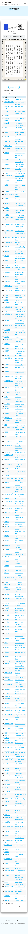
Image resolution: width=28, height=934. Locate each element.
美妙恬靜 (6, 475)
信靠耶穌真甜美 (8, 743)
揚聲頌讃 (6, 164)
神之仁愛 (6, 123)
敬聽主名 (6, 302)
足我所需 (6, 498)
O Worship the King (20, 173)
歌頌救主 (6, 260)
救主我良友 (7, 689)
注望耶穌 (6, 556)
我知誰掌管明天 (8, 724)
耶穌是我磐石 (8, 554)
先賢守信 (6, 603)
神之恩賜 (6, 471)
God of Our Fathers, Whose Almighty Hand (20, 187)
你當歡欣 (6, 276)
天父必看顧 (7, 598)
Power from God (19, 365)
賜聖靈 (6, 406)
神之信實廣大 (8, 169)
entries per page (9, 90)
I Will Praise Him (19, 215)
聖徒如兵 (6, 517)
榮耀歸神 (6, 99)
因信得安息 (7, 698)
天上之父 (6, 118)
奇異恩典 (6, 900)
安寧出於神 (7, 835)
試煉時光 (6, 733)
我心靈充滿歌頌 (8, 759)
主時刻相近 (7, 661)
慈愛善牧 (6, 735)
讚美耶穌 (6, 332)
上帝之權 (6, 364)
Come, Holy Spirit (19, 404)
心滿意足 (6, 849)
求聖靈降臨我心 (8, 381)
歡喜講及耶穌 (8, 859)
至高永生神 (7, 159)
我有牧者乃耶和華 (9, 577)
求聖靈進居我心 (8, 445)
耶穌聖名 (6, 756)
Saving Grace (18, 882)
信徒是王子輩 (8, 798)
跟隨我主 (6, 740)
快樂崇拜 (6, 132)
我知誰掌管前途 (8, 710)
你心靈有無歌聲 (8, 826)
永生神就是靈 (8, 176)
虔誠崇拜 (6, 351)
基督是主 (6, 295)
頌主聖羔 (6, 256)
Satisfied (17, 849)
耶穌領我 (6, 608)
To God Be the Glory (20, 146)
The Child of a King (20, 799)
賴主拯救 (6, 482)
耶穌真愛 (6, 780)
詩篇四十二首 (8, 696)
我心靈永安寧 (8, 822)
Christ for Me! (18, 570)
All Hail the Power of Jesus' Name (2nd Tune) (19, 226)
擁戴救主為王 (8, 307)
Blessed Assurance (20, 791)
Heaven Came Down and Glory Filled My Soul (19, 877)
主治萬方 (6, 320)
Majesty (17, 300)
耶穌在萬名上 (8, 281)
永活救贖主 (7, 663)
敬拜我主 (6, 738)
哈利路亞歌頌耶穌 (9, 290)
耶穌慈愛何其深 (8, 267)
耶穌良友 (6, 566)
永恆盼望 (6, 703)
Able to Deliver (19, 707)
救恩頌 (6, 882)
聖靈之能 (6, 371)
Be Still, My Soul (19, 605)
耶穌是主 (6, 297)
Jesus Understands (20, 522)
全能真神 (6, 120)
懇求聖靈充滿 (8, 418)
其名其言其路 (8, 775)
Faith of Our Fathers (20, 603)
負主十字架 (7, 610)
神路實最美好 (8, 615)
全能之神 (6, 180)
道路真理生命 (8, 325)
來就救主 (6, 863)
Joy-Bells (17, 770)
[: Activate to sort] (3, 97)
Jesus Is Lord (18, 297)
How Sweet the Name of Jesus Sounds (19, 360)
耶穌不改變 (7, 719)
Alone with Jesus (19, 784)
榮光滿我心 (7, 875)
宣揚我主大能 (8, 314)
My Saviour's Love (19, 355)
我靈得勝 (6, 561)
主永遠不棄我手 (8, 494)
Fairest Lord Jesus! (20, 330)
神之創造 (6, 111)
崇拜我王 (6, 173)
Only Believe (18, 619)
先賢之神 (6, 185)
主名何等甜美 (8, 358)
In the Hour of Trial (19, 733)
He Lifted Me (18, 868)
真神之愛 (6, 191)
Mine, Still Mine (19, 626)
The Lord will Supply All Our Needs (18, 489)
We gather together (20, 115)
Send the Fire (18, 406)
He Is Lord (17, 265)
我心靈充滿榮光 (8, 747)
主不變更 (6, 526)
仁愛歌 (6, 805)
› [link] (24, 906)
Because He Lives (19, 677)
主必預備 (6, 549)
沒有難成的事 (8, 673)
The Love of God (19, 192)
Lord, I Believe (18, 524)
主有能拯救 (7, 707)
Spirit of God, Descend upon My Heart (19, 383)
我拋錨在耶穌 (8, 508)
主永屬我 (6, 626)
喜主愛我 (6, 810)
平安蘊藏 (6, 768)
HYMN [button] (16, 97)
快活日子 (6, 794)
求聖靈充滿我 (8, 399)
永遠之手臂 (7, 589)
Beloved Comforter (20, 425)
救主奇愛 (6, 355)
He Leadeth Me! (19, 608)
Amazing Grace (19, 900)
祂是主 (6, 265)
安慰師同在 (7, 468)
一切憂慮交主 (8, 622)
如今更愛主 (7, 656)
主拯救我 (6, 868)
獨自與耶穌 (7, 784)
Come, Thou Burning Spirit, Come (18, 448)
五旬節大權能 (8, 464)
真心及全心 (7, 633)
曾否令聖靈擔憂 (8, 478)
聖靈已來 (6, 432)
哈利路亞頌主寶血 (9, 237)
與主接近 (6, 652)
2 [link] (19, 906)
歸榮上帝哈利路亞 (9, 194)
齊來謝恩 (6, 115)
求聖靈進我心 (8, 408)
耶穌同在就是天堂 (9, 752)
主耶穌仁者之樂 (8, 886)
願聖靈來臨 (7, 404)
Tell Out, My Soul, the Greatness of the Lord (20, 316)
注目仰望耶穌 (8, 728)
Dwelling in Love (19, 693)
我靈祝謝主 (7, 148)
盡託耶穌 (6, 629)
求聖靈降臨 (7, 392)
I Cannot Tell (18, 852)
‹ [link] (14, 906)
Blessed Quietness (20, 475)
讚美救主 (6, 251)
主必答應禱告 (8, 684)
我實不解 (6, 852)
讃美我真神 (7, 141)
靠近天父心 (7, 896)
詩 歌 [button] (5, 97)
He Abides (17, 468)
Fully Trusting (18, 582)
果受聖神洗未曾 (8, 376)
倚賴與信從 (7, 584)
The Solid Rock (19, 554)
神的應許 (6, 540)
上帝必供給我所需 (9, 487)
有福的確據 (7, 791)
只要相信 (6, 619)
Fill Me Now (18, 397)
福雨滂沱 (6, 436)
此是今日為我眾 (8, 455)
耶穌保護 (6, 536)
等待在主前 (7, 452)
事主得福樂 (7, 854)
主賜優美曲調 (8, 817)
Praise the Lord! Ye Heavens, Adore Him (20, 155)
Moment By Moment (20, 661)
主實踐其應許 (8, 512)
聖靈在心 (6, 387)
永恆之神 (6, 208)
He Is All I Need (19, 498)
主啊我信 (6, 524)
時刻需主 (6, 531)
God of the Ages (19, 208)
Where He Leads (19, 740)
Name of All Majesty (20, 295)
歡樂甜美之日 (8, 845)
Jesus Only (18, 337)
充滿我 (6, 397)
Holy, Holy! (18, 120)
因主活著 (6, 677)
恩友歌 (6, 643)
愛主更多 (6, 884)
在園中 (6, 773)
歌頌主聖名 (7, 272)
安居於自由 (7, 815)
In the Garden (18, 773)
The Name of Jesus (20, 756)
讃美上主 (6, 136)
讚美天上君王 (8, 203)
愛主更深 (6, 647)
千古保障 (6, 210)
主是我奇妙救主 (8, 680)
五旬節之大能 (8, 441)
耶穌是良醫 (7, 545)
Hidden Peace (18, 768)
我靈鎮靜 (6, 605)
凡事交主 (6, 582)
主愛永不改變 (8, 339)
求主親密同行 (8, 668)
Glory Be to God (19, 99)
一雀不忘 (6, 763)
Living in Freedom (19, 815)
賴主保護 (6, 573)
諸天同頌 (6, 153)
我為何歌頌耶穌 (8, 891)
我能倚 (6, 587)
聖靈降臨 (6, 367)
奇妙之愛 (6, 831)
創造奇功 (6, 127)
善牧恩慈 (6, 198)
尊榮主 (6, 300)
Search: (9, 93)
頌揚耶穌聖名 (8, 286)
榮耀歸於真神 (8, 146)
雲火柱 (6, 505)
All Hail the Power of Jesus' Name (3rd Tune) (20, 233)
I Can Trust (18, 587)
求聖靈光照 (7, 420)
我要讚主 (6, 215)
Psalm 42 (17, 696)
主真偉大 (6, 348)
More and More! (19, 884)
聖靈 (5, 425)
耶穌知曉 (6, 522)
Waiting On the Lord (20, 452)
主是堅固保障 (8, 714)
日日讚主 (6, 787)
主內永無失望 (8, 638)
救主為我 (6, 570)
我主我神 (6, 246)
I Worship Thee (19, 738)
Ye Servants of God (20, 311)
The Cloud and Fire (20, 505)
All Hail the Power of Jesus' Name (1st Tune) (20, 220)
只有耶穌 (6, 337)
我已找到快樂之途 (9, 870)
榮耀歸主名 (7, 344)
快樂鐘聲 (6, 770)
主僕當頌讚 (7, 311)
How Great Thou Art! (20, 348)
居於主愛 (6, 693)
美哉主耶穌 (7, 330)
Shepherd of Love (19, 735)
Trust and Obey (19, 584)
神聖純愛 (6, 801)
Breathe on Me (19, 418)
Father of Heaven (19, 118)
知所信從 (6, 594)
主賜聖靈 (6, 413)
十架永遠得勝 (8, 242)
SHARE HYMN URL (14, 87)
